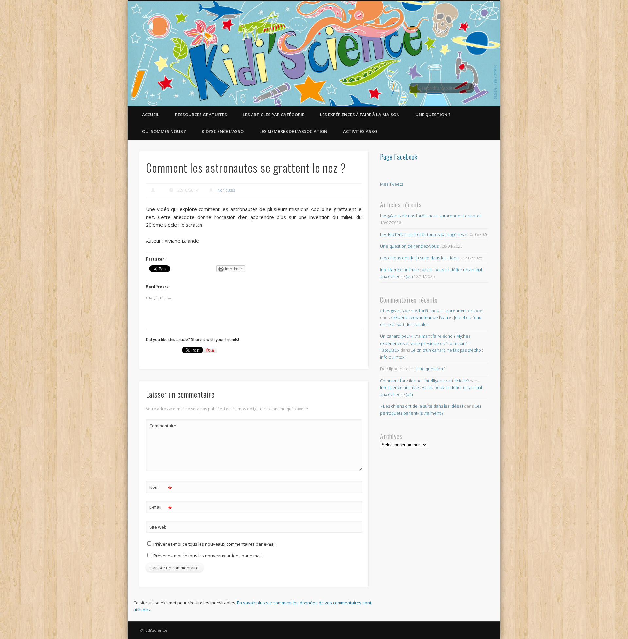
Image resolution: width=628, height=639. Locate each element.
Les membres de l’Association (293, 131)
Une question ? (433, 114)
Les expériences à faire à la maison (360, 114)
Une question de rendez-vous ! (410, 246)
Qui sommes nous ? (164, 131)
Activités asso (360, 131)
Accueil (150, 114)
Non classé (227, 190)
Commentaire (160, 426)
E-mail (160, 508)
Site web (157, 527)
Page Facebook (399, 157)
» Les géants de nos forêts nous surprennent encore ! (432, 310)
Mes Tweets (391, 184)
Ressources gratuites (201, 114)
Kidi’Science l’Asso (223, 131)
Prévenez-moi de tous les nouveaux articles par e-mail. (208, 556)
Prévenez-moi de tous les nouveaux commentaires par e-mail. (215, 544)
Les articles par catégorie (273, 114)
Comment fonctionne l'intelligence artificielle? (424, 380)
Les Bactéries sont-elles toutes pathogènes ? (423, 234)
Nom (160, 488)
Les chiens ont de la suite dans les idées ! (420, 258)
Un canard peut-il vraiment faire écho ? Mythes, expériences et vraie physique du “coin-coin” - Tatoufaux (425, 343)
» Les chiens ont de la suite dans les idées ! (421, 406)
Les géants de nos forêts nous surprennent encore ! (430, 216)
